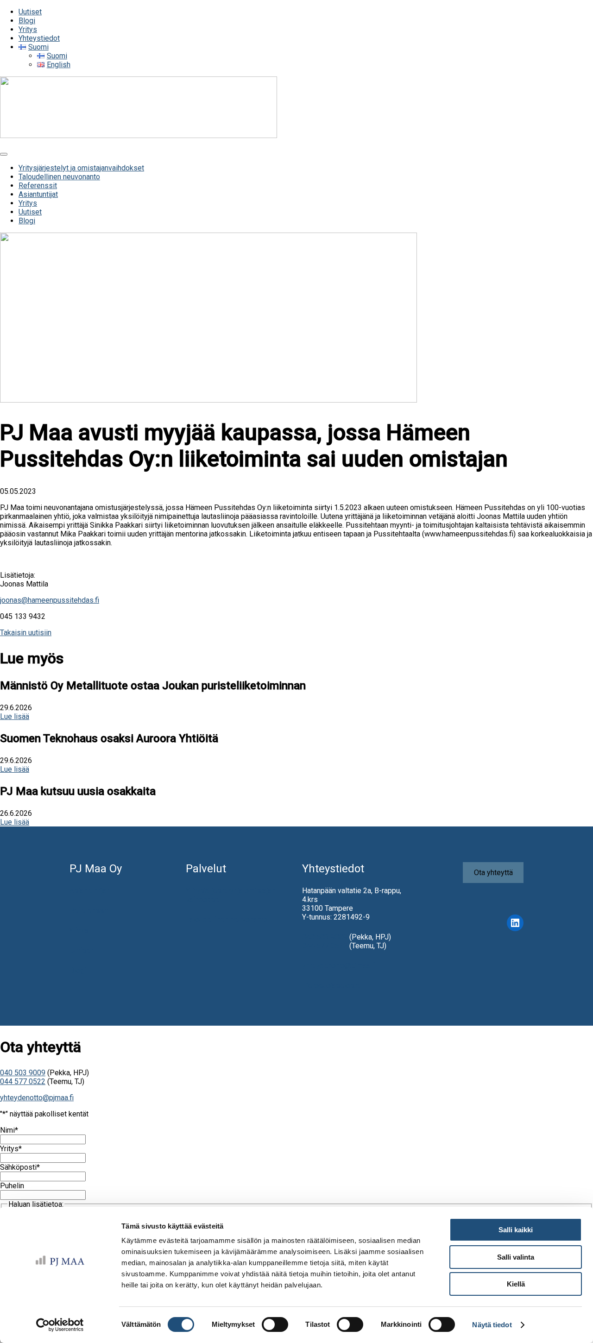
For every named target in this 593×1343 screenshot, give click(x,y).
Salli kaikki (515, 1230)
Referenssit (88, 910)
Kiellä (516, 1284)
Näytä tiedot (491, 1325)
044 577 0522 (324, 945)
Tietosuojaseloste (331, 985)
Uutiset (81, 950)
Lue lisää (14, 716)
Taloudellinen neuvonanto (226, 919)
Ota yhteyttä (493, 872)
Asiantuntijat (89, 890)
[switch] (275, 1324)
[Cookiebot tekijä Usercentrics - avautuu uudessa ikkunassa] (60, 1325)
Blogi (77, 970)
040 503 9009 (324, 937)
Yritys (78, 930)
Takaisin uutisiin (25, 632)
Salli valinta (515, 1257)
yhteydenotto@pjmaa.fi (339, 965)
